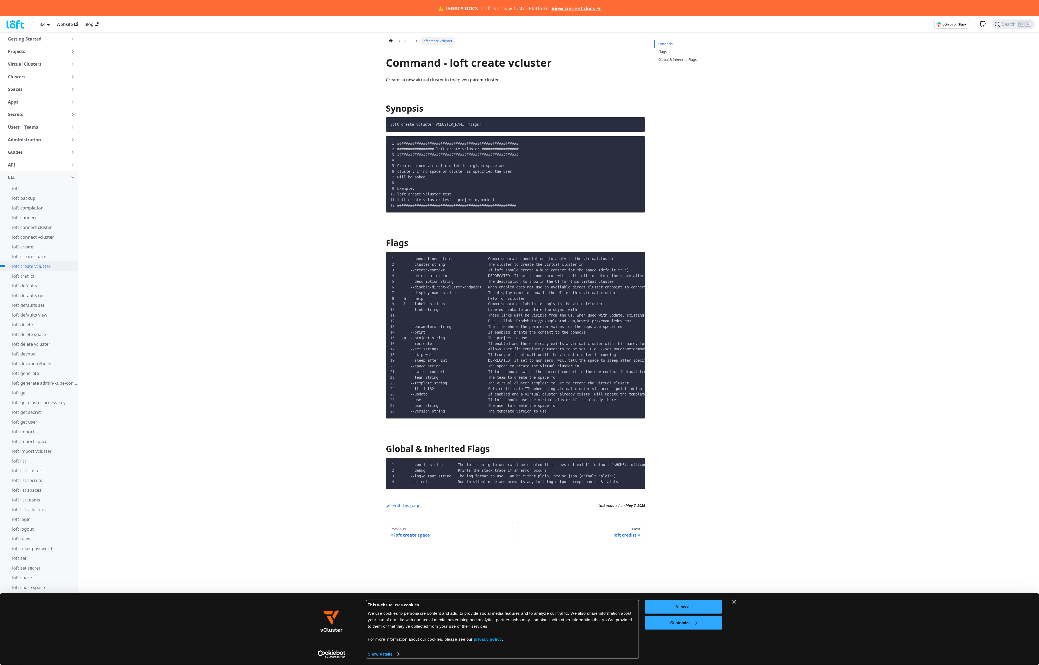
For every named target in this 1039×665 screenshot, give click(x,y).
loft (15, 188)
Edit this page (406, 505)
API (11, 165)
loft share (22, 578)
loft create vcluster (31, 266)
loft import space (29, 441)
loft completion (28, 208)
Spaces (15, 89)
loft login (21, 519)
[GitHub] (980, 24)
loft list (19, 461)
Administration (24, 140)
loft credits (23, 276)
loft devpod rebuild (31, 364)
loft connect (24, 218)
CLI (11, 177)
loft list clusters (28, 471)
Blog (89, 24)
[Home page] (391, 41)
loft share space (28, 587)
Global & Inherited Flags (677, 59)
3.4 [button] (42, 24)
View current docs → (576, 8)
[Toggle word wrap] (624, 259)
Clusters (16, 77)
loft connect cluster (32, 227)
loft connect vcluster (33, 237)
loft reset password (32, 548)
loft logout (23, 529)
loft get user (24, 422)
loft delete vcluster (31, 344)
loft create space (29, 257)
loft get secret (26, 412)
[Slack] (951, 24)
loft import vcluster (32, 451)
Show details (380, 654)
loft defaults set (28, 305)
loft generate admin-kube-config (45, 383)
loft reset (21, 539)
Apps (13, 102)
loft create (22, 247)
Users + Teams (23, 127)
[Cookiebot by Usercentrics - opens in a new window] (331, 654)
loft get (19, 393)
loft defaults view (29, 315)
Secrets (15, 114)
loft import (23, 432)
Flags (662, 51)
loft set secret (26, 568)
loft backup (23, 198)
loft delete (22, 325)
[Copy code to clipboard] (637, 125)
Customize (680, 622)
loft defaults (24, 286)
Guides (15, 152)
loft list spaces (26, 490)
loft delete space (29, 334)
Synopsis (665, 43)
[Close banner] (734, 602)
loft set (19, 558)
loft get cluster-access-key (38, 402)
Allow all (683, 606)
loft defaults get (28, 295)
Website (65, 24)
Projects (16, 51)
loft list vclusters (29, 510)
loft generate (25, 373)
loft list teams (26, 500)
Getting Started (24, 39)
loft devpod (24, 354)
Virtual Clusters (24, 64)
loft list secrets (27, 480)
